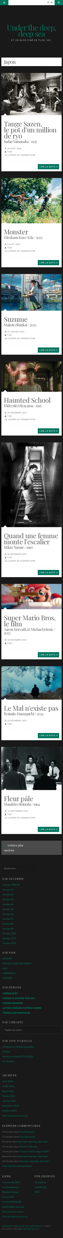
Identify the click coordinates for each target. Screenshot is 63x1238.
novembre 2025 (10, 1105)
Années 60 (8, 914)
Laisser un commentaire (21, 155)
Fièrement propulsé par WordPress (21, 1226)
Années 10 (8, 889)
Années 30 (8, 899)
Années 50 (8, 909)
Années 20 (8, 894)
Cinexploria (40, 1182)
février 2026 (8, 1096)
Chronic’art (12, 1211)
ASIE (5, 968)
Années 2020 (9, 943)
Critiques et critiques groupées (18, 1046)
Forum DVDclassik (11, 1201)
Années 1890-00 (11, 884)
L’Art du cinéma (14, 1216)
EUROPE (7, 958)
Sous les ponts (27, 1131)
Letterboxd (40, 1187)
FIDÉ (37, 1192)
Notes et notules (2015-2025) (18, 1056)
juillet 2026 (8, 1086)
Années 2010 (9, 938)
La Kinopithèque (10, 1187)
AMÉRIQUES (9, 973)
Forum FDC (8, 1197)
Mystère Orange (10, 1192)
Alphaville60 (13, 1206)
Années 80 (8, 923)
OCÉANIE (7, 978)
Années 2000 (9, 933)
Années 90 (8, 928)
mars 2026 (7, 1091)
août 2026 (7, 1081)
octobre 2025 (9, 1110)
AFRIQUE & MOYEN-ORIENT (17, 963)
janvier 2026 (9, 1101)
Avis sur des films (11, 1182)
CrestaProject (31, 1229)
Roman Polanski (28, 1146)
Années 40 (8, 904)
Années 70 (8, 919)
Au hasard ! (8, 1061)
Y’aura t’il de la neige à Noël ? (35, 1151)
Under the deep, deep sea (31, 30)
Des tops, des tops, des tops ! (33, 1141)
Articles (6, 1051)
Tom (9, 152)
